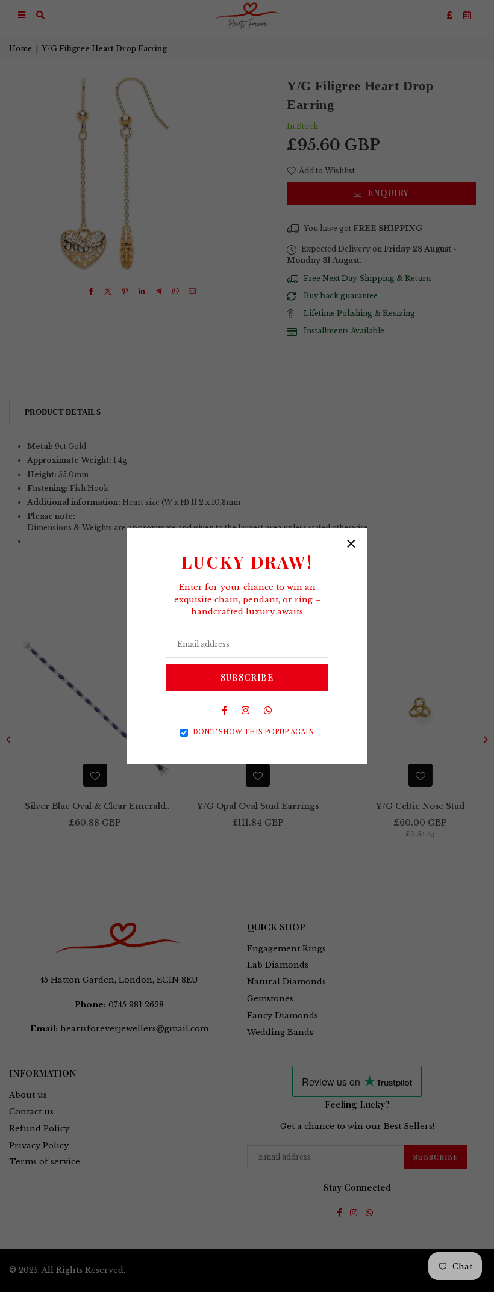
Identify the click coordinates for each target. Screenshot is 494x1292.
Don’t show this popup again (253, 732)
